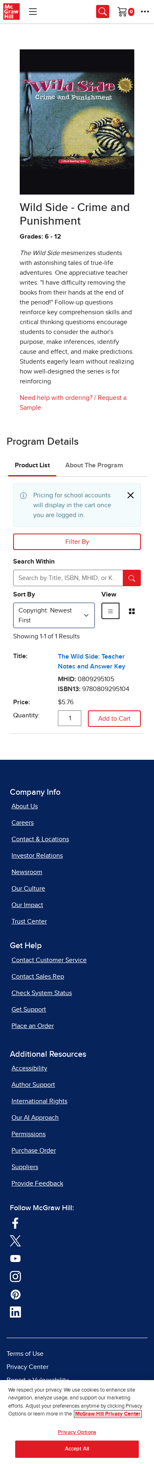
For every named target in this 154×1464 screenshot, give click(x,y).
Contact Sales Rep (37, 976)
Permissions (28, 1134)
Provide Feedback (37, 1183)
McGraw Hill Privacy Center (107, 1414)
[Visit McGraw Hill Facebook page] (15, 1222)
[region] (77, 1422)
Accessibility (29, 1068)
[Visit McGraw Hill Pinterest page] (15, 1293)
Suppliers (24, 1167)
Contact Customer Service (49, 960)
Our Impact (27, 905)
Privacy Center (27, 1367)
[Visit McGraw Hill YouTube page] (15, 1258)
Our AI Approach (35, 1117)
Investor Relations (37, 855)
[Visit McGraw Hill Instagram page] (15, 1275)
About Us (24, 806)
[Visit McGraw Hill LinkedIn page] (15, 1311)
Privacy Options (77, 1432)
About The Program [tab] (94, 465)
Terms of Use (25, 1353)
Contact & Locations (40, 839)
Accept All (77, 1449)
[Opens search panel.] (102, 11)
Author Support (33, 1084)
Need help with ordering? (56, 397)
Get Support (28, 1009)
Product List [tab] (32, 465)
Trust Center (29, 921)
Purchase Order (33, 1150)
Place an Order (32, 1026)
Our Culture (28, 888)
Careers (22, 822)
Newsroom (26, 872)
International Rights (39, 1101)
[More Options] (145, 11)
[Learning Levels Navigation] (32, 11)
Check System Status (41, 993)
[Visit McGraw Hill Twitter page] (15, 1240)
